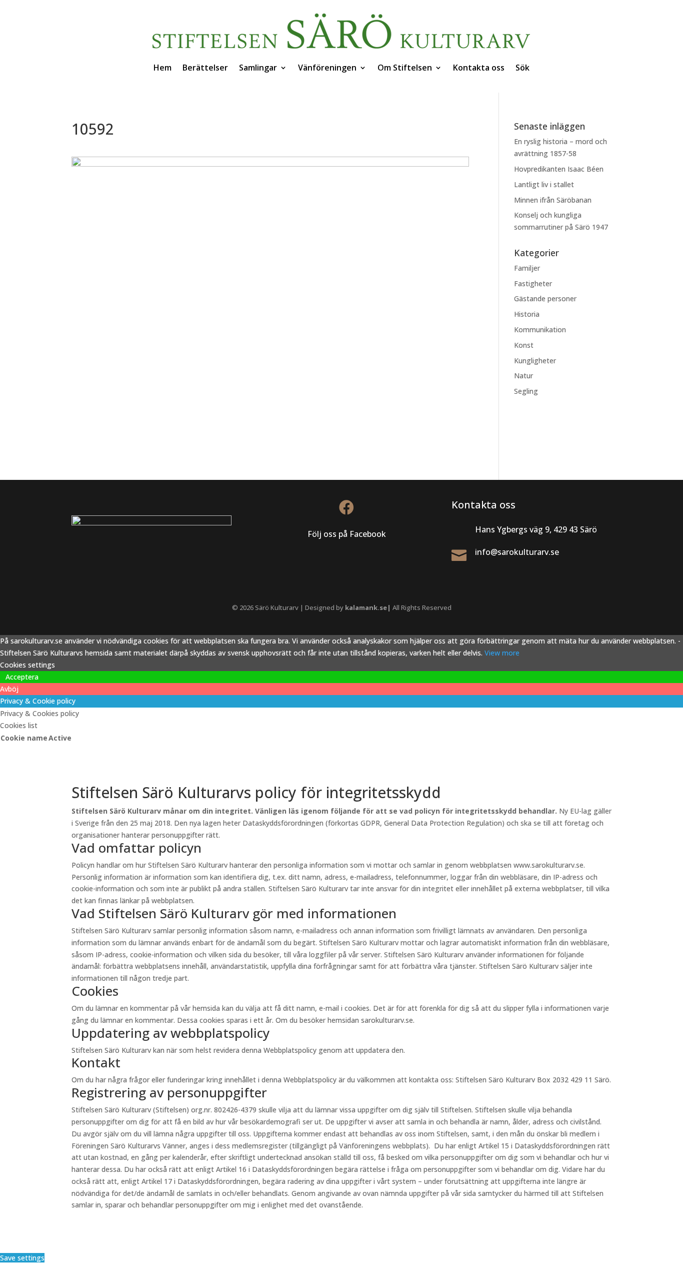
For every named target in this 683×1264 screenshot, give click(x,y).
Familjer (527, 268)
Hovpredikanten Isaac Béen (560, 169)
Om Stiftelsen (405, 67)
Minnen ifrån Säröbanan (553, 200)
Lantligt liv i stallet (544, 184)
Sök (523, 67)
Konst (524, 345)
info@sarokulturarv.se (517, 551)
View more (502, 653)
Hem (163, 67)
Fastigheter (533, 283)
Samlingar (258, 67)
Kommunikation (540, 329)
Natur (523, 375)
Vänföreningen (327, 67)
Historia (527, 314)
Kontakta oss (478, 67)
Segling (526, 391)
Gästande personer (545, 298)
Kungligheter (535, 360)
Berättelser (205, 67)
